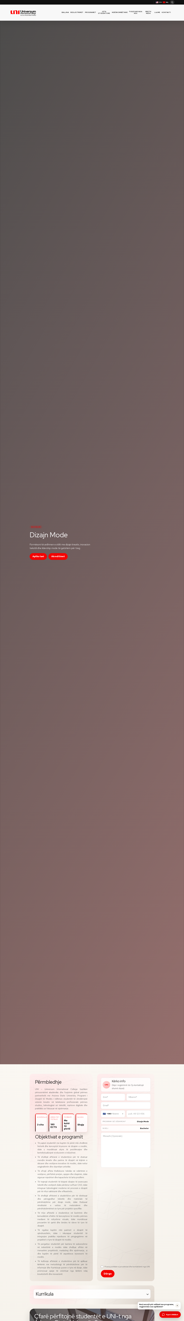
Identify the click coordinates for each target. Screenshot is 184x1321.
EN (160, 2)
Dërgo (108, 1273)
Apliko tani (38, 556)
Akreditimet (58, 556)
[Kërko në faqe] (172, 2)
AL (167, 2)
